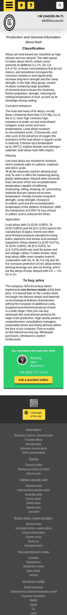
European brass (33, 545)
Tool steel (33, 511)
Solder (33, 604)
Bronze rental (33, 523)
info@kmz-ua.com (52, 20)
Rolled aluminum (33, 587)
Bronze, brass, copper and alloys (33, 518)
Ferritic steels (33, 498)
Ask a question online (33, 379)
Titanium (33, 458)
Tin (33, 608)
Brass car (33, 541)
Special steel (33, 507)
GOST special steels (33, 452)
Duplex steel (34, 502)
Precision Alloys (33, 439)
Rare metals (33, 570)
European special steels (33, 448)
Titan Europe (33, 473)
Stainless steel (33, 485)
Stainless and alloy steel (33, 479)
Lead (33, 612)
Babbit (33, 599)
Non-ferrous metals (33, 581)
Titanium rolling (33, 464)
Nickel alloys (33, 429)
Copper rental (33, 536)
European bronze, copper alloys (34, 527)
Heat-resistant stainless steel (33, 489)
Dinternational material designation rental (33, 591)
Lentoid (33, 574)
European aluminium (33, 595)
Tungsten (33, 557)
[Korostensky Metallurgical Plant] (9, 22)
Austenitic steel (33, 494)
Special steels (33, 443)
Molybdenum (33, 561)
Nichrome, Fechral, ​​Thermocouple (33, 435)
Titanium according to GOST (34, 469)
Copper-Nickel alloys (33, 532)
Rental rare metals (33, 566)
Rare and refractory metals (33, 551)
